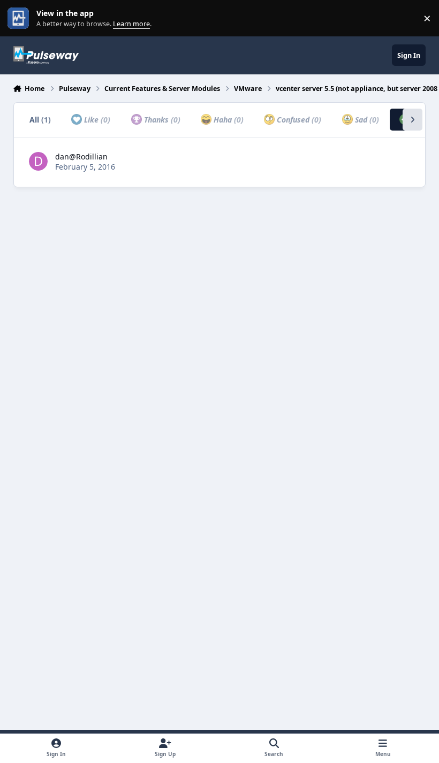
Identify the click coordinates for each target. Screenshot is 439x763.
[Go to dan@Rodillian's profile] (38, 161)
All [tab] (40, 120)
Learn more (20, 18)
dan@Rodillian (81, 156)
